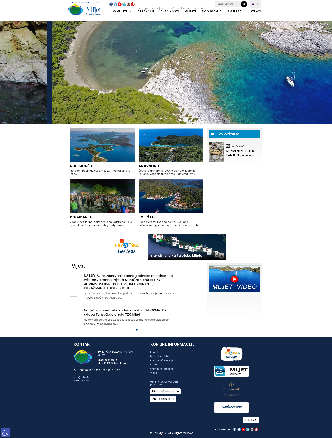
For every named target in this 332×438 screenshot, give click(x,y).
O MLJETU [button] (121, 11)
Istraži (255, 11)
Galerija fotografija (161, 368)
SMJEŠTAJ (235, 11)
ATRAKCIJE (145, 11)
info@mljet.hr (81, 377)
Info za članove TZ (163, 399)
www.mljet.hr (81, 380)
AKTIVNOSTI (169, 11)
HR (256, 4)
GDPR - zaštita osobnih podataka (164, 383)
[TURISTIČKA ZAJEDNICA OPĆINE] (81, 11)
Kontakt (155, 352)
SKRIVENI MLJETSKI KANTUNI (240, 153)
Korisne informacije (161, 360)
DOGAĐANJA (212, 11)
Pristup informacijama (165, 391)
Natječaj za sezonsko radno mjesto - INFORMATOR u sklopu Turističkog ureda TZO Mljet (114, 312)
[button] (155, 118)
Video (153, 373)
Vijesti (190, 11)
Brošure (154, 364)
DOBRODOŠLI (81, 166)
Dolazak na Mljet (160, 356)
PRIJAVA (250, 420)
